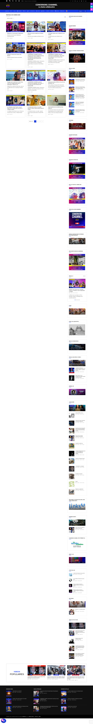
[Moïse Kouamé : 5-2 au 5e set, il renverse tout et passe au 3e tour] (71, 81)
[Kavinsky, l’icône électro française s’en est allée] (9, 701)
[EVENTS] (77, 311)
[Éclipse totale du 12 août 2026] (9, 693)
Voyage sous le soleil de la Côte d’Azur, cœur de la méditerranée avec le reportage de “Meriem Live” (15, 83)
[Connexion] (86, 1)
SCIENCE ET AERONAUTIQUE (80, 458)
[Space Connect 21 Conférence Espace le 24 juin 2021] (71, 530)
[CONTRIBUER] (13, 1)
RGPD (40, 716)
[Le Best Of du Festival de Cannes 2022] (70, 574)
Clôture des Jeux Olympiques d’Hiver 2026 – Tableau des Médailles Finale (79, 103)
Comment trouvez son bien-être (72, 706)
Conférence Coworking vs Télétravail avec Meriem (74, 698)
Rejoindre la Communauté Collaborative (15, 33)
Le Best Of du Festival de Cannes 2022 (79, 573)
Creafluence (24, 716)
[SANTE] (71, 484)
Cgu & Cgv (36, 716)
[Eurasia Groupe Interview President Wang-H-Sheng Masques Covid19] (36, 693)
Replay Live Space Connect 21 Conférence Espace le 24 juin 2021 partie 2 (78, 590)
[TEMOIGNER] (9, 1)
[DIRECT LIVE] (6, 1)
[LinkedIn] (75, 1)
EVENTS (72, 312)
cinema (28, 43)
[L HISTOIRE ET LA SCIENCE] (71, 468)
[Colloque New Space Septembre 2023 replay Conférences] (77, 347)
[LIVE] (81, 1)
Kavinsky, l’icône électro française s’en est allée (19, 698)
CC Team (73, 76)
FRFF (35, 43)
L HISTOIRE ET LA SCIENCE (79, 466)
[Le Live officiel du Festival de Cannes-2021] (70, 580)
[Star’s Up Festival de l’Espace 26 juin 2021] (77, 522)
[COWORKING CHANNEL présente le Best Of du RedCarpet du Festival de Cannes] (77, 626)
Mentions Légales (31, 716)
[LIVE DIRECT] (77, 560)
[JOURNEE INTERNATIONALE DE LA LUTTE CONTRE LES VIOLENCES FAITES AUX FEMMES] (71, 453)
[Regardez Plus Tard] (84, 1)
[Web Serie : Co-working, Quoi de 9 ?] (71, 611)
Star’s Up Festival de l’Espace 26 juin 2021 (78, 523)
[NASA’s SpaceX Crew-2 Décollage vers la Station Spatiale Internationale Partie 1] (71, 378)
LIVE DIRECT (73, 560)
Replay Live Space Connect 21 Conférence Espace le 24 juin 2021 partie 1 (78, 585)
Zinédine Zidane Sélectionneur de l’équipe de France (20, 706)
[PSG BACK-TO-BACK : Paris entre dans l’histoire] (77, 74)
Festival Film (32, 43)
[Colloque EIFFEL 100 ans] (71, 415)
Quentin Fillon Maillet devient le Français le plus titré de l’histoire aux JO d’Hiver (80, 110)
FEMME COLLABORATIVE (79, 489)
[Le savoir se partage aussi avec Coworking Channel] (63, 693)
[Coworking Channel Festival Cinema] (77, 126)
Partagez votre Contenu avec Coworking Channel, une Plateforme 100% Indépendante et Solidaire (77, 290)
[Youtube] (77, 1)
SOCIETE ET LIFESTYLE (79, 443)
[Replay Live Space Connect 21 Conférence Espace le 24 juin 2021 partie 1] (70, 585)
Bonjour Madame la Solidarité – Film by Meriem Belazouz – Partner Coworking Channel (80, 654)
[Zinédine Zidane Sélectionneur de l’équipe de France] (9, 709)
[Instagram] (79, 1)
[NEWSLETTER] (19, 1)
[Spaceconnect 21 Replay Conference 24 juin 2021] (71, 438)
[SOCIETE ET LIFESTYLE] (71, 446)
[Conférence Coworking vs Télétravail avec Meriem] (63, 701)
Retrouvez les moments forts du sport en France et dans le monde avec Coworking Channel (80, 88)
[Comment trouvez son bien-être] (63, 709)
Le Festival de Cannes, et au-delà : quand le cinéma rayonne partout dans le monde (36, 108)
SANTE (76, 481)
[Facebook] (71, 1)
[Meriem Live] (77, 392)
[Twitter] (73, 1)
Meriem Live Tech (71, 279)
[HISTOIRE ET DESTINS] (71, 476)
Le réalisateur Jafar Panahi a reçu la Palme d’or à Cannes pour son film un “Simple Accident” (14, 108)
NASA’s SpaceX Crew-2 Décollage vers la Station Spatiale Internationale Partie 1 (80, 376)
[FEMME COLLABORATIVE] (71, 491)
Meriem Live (73, 392)
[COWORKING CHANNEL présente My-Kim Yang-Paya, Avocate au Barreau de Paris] (36, 701)
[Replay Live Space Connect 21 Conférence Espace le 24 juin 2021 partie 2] (70, 591)
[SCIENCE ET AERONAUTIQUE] (71, 461)
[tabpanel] (77, 289)
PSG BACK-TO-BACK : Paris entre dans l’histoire (79, 75)
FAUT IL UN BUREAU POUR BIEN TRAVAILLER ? (79, 408)
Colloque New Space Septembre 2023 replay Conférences (81, 347)
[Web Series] (77, 604)
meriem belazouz (9, 43)
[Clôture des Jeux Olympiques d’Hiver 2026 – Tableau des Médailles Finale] (71, 104)
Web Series (73, 605)
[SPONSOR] (16, 1)
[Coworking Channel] (8, 6)
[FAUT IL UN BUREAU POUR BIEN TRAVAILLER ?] (77, 408)
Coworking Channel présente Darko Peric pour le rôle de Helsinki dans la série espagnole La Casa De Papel (75, 677)
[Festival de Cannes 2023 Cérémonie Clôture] (71, 641)
